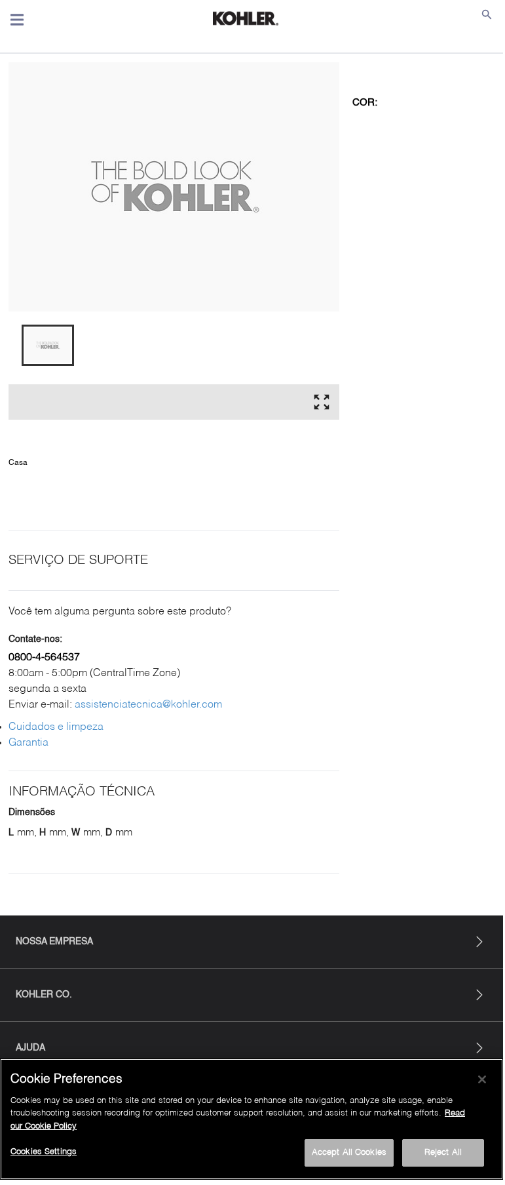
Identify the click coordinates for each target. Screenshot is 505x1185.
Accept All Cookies (349, 1152)
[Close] (482, 1079)
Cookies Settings (43, 1152)
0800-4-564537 (44, 658)
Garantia (28, 743)
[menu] (17, 19)
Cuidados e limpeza (56, 727)
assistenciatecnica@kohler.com (148, 705)
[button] (48, 345)
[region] (251, 1119)
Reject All (443, 1152)
